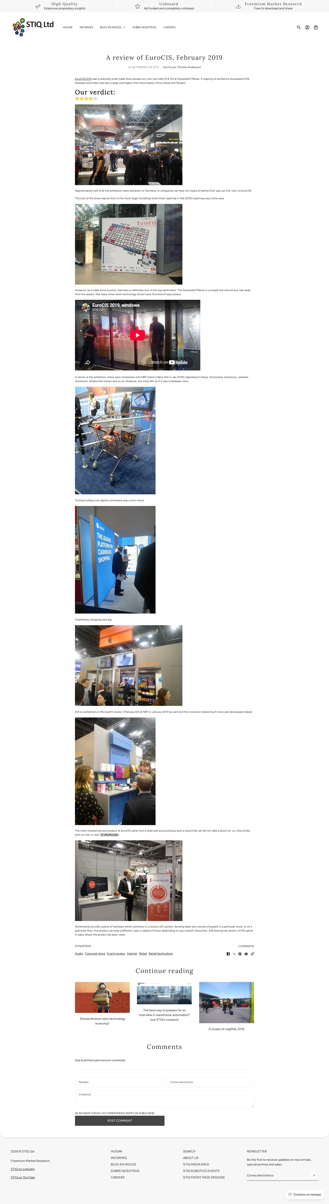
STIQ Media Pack (196, 1164)
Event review (116, 953)
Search (189, 1151)
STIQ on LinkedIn (23, 1169)
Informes (119, 1158)
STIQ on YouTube (23, 1177)
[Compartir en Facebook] (228, 953)
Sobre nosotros (125, 1171)
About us (191, 1158)
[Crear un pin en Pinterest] (239, 953)
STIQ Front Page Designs (204, 1177)
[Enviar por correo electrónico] (246, 953)
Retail (143, 953)
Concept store (95, 953)
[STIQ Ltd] (33, 27)
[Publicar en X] (234, 954)
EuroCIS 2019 (83, 78)
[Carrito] (315, 27)
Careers (118, 1177)
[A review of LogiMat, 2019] (226, 1002)
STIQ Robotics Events (201, 1171)
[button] (252, 953)
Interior (132, 953)
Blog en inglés (123, 1164)
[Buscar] (298, 27)
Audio (79, 953)
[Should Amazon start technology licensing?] (102, 997)
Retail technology (161, 953)
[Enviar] (313, 1175)
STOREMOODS (109, 834)
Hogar (116, 1151)
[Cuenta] (307, 27)
